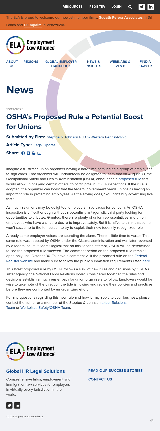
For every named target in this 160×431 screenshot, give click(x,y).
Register (97, 7)
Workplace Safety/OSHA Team (45, 307)
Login (117, 7)
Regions (31, 62)
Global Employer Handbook (61, 64)
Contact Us (100, 379)
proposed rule (130, 179)
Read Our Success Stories (115, 370)
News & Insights (93, 64)
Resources (73, 7)
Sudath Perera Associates (121, 17)
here (146, 261)
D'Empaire (33, 25)
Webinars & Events (120, 64)
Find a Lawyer (145, 64)
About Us (12, 64)
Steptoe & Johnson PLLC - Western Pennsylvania (86, 137)
